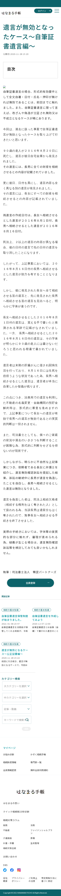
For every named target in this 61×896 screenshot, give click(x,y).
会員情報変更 (9, 770)
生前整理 (34, 843)
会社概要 (5, 879)
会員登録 (30, 582)
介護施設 (7, 838)
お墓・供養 (8, 843)
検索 (26, 728)
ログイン (42, 10)
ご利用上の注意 (33, 879)
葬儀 (32, 838)
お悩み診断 (8, 754)
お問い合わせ (10, 856)
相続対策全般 (9, 848)
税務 (5, 825)
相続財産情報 (9, 762)
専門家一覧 (35, 762)
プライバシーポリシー (18, 879)
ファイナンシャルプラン (41, 832)
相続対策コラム (11, 820)
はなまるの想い (11, 803)
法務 (32, 825)
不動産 (6, 830)
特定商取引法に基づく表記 (49, 879)
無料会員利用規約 (39, 770)
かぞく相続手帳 (38, 754)
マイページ (9, 748)
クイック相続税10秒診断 (16, 811)
